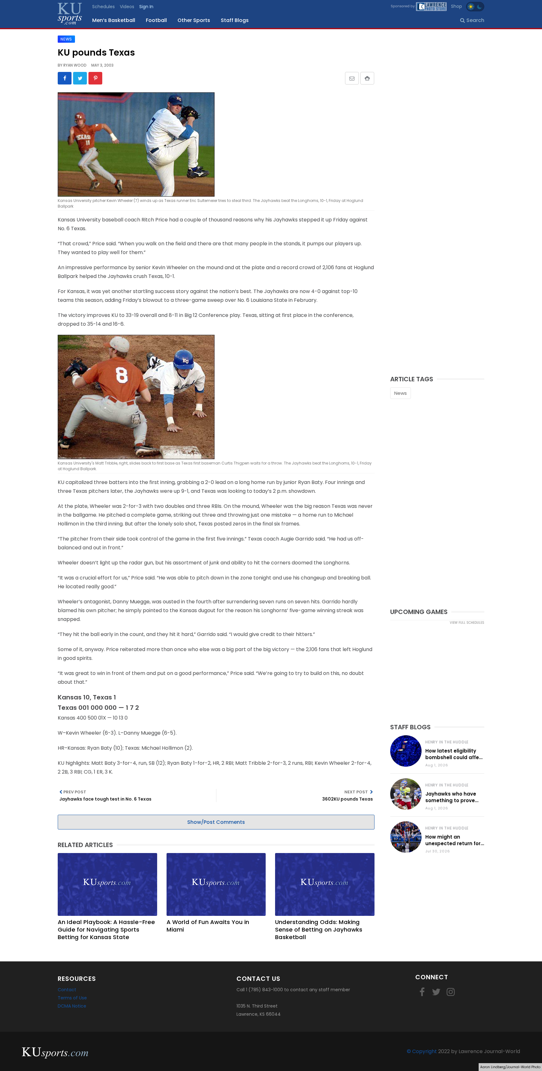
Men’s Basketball (113, 20)
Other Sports (194, 20)
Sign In (146, 6)
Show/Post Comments (216, 822)
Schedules (103, 6)
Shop (456, 6)
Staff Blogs (235, 20)
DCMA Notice (72, 1006)
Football (156, 20)
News (400, 393)
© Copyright (422, 1051)
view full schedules (467, 622)
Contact (67, 990)
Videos (127, 6)
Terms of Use (72, 998)
